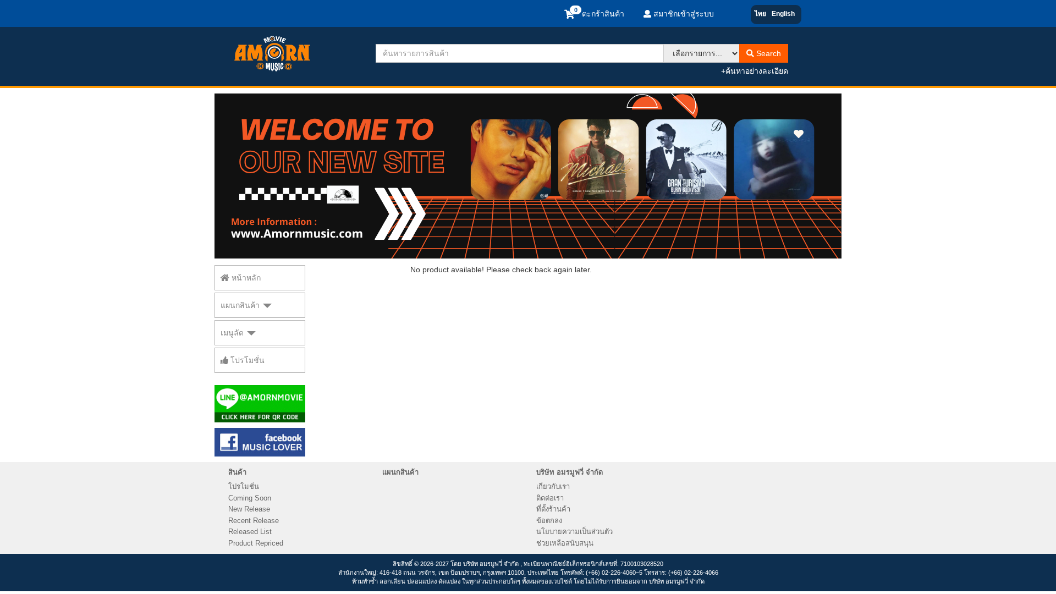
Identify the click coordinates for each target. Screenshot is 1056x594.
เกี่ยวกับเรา (553, 486)
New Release (249, 509)
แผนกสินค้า (241, 305)
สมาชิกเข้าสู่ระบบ (682, 13)
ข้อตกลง (549, 520)
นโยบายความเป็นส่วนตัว (574, 531)
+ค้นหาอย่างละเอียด (754, 71)
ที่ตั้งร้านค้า (553, 509)
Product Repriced (255, 543)
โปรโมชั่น (246, 360)
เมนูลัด (233, 332)
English (783, 14)
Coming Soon (249, 498)
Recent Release (253, 520)
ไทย (760, 14)
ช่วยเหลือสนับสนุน (564, 543)
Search (767, 53)
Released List (250, 531)
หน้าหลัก (245, 277)
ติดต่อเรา (550, 498)
